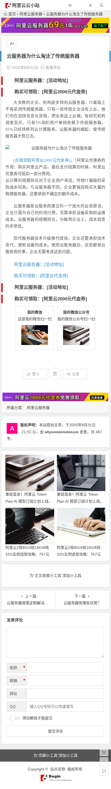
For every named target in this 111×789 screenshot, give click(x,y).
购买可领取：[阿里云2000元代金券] (51, 91)
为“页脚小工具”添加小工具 (55, 755)
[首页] (104, 752)
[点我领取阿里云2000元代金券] (41, 160)
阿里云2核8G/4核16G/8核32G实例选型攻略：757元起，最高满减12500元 (79, 554)
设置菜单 (73, 20)
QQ (13, 706)
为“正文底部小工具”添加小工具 (55, 575)
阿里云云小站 (26, 5)
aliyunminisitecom (61, 432)
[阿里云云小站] (55, 780)
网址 (13, 693)
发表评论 (52, 67)
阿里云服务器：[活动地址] (41, 80)
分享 (75, 374)
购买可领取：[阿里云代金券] (41, 275)
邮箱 (17, 681)
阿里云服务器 (38, 408)
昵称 (17, 668)
